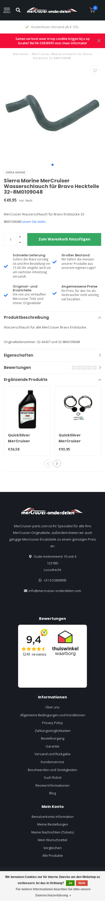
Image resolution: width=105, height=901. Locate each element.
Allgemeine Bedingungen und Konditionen (52, 715)
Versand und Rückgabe (52, 754)
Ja (70, 883)
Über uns (52, 707)
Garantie (52, 746)
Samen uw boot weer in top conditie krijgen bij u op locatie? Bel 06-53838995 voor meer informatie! (53, 41)
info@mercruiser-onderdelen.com (55, 590)
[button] (52, 165)
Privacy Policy (52, 722)
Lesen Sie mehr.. (34, 221)
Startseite (20, 54)
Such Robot (52, 777)
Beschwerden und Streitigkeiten (52, 769)
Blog (52, 793)
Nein (81, 883)
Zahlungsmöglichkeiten (53, 730)
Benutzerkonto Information (53, 816)
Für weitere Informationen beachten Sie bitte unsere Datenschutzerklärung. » (53, 892)
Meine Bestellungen (52, 824)
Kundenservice (52, 762)
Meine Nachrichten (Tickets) (52, 832)
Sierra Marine (15, 172)
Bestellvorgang (52, 738)
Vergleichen (52, 847)
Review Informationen (52, 785)
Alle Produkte (52, 855)
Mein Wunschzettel (52, 840)
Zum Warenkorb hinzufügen (64, 239)
